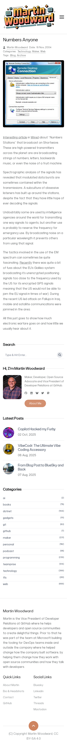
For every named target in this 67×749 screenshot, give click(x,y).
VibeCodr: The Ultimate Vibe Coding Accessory (39, 447)
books (33, 504)
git (33, 524)
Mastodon (40, 709)
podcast (33, 551)
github (33, 531)
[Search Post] (60, 355)
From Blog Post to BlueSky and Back (41, 467)
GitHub (7, 703)
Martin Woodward (17, 47)
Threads (39, 703)
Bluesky (38, 685)
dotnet (33, 511)
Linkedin (39, 691)
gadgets (33, 518)
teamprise (33, 564)
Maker (35, 51)
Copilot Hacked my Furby (37, 429)
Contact (8, 697)
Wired (35, 137)
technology (33, 571)
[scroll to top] (33, 726)
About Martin (11, 685)
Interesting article (15, 137)
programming (33, 557)
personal (33, 544)
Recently (26, 263)
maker (33, 537)
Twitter (38, 697)
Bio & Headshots (13, 691)
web (33, 584)
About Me (35, 403)
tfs (33, 577)
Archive (21, 55)
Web (43, 51)
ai (33, 498)
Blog (13, 55)
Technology (24, 51)
